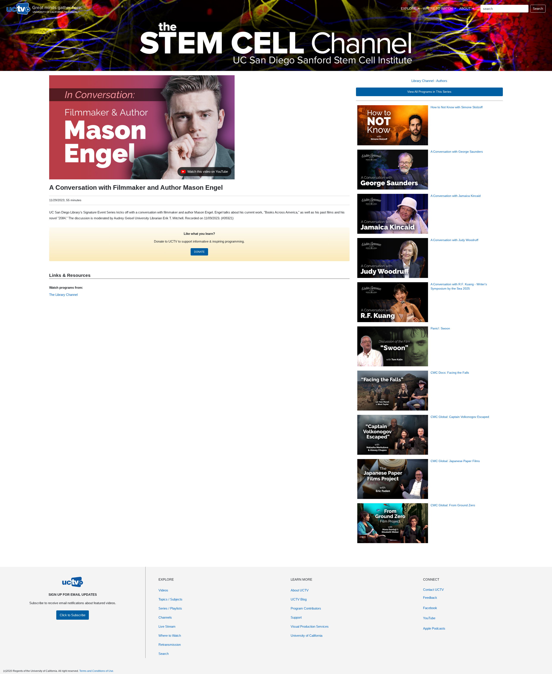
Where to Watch (169, 635)
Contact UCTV (433, 589)
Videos (163, 590)
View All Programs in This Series (429, 91)
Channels (165, 617)
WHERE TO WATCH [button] (438, 8)
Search (538, 8)
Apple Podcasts (434, 628)
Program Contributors (306, 608)
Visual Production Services (310, 626)
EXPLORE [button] (409, 8)
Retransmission (169, 644)
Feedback (430, 597)
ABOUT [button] (465, 8)
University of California (306, 635)
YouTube (429, 618)
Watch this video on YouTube (204, 173)
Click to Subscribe (72, 615)
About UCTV (300, 590)
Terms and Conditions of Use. (96, 670)
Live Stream (167, 626)
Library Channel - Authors (429, 81)
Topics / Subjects (170, 599)
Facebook (430, 608)
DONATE (199, 251)
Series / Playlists (170, 608)
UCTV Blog (299, 599)
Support (296, 617)
